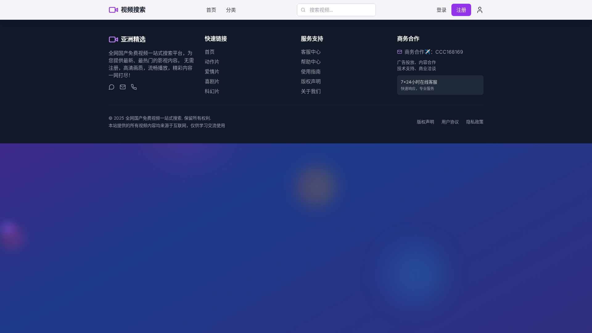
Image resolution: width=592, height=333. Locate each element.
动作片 (212, 62)
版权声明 (311, 81)
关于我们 (311, 91)
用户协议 (450, 121)
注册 (461, 10)
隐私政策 (474, 121)
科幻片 (212, 91)
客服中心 (311, 52)
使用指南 (311, 71)
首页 (211, 10)
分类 (231, 10)
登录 (441, 10)
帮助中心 (311, 62)
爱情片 (212, 71)
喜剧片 (212, 81)
